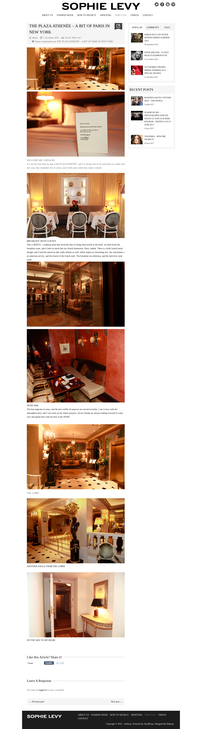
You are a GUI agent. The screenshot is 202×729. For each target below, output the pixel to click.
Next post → (116, 701)
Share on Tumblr (49, 663)
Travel (68, 38)
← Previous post (36, 701)
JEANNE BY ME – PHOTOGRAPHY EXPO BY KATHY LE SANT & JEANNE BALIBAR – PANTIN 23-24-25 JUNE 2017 (157, 118)
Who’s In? (121, 15)
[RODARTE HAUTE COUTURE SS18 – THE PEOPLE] (137, 101)
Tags (167, 27)
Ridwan (170, 724)
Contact (148, 15)
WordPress (149, 724)
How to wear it (86, 15)
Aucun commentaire (74, 41)
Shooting (105, 15)
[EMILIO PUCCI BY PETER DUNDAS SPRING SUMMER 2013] (137, 38)
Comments (152, 27)
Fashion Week (65, 15)
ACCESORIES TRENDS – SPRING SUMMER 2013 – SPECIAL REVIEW (155, 70)
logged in (43, 690)
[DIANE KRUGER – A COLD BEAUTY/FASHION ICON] (137, 55)
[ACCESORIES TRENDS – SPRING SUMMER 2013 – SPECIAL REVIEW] (137, 70)
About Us (47, 15)
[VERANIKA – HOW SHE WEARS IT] (137, 139)
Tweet (30, 663)
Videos (135, 15)
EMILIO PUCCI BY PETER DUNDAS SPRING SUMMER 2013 (157, 37)
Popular (137, 27)
